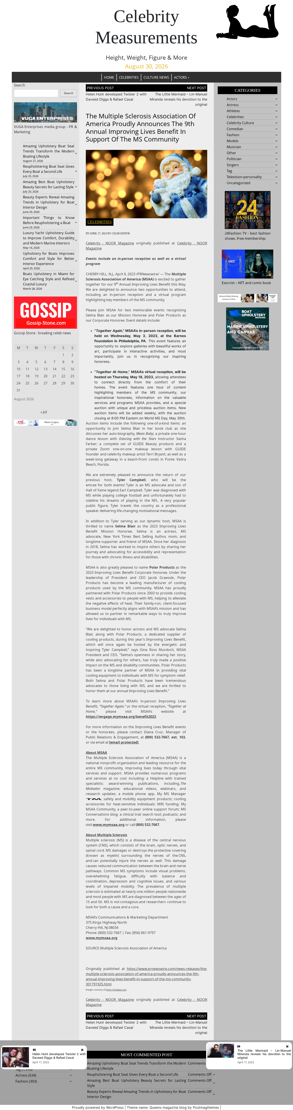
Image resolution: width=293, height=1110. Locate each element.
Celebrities (129, 77)
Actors (180, 77)
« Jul (44, 412)
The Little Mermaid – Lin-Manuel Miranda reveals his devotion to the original (178, 99)
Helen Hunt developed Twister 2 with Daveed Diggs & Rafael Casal (59, 1055)
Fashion (233, 135)
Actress (233, 104)
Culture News (156, 77)
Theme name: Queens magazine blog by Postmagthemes (173, 1107)
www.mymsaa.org (108, 824)
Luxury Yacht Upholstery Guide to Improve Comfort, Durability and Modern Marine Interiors (48, 237)
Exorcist (228, 282)
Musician (234, 147)
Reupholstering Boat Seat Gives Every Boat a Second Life (132, 1074)
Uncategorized (238, 183)
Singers (233, 165)
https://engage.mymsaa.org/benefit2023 (121, 716)
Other (231, 153)
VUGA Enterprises (28, 126)
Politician (234, 159)
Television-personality (244, 177)
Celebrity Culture (240, 122)
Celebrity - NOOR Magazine (110, 243)
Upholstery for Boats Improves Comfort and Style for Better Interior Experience (48, 258)
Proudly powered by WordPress (98, 1107)
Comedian (235, 129)
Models (233, 141)
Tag (229, 171)
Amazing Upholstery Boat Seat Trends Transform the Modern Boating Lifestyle (48, 151)
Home (109, 77)
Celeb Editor (121, 233)
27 (45, 383)
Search (19, 85)
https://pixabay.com (116, 989)
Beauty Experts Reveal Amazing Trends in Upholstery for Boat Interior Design (48, 202)
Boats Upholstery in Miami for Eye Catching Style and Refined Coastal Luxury (48, 278)
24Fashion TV (236, 233)
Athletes (233, 110)
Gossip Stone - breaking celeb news (42, 333)
